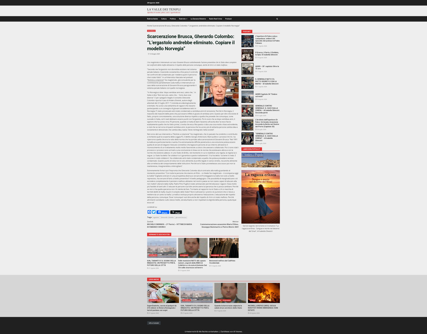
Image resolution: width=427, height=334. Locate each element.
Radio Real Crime (215, 19)
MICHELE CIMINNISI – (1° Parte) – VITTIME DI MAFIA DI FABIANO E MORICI (169, 224)
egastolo (156, 217)
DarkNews (225, 331)
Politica (173, 19)
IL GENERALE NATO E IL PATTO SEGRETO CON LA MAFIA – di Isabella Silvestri (247, 83)
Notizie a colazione (156, 80)
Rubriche (182, 19)
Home (149, 25)
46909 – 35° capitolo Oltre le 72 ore (247, 69)
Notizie (219, 300)
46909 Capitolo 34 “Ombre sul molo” (247, 97)
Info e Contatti (154, 323)
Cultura (164, 19)
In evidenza (151, 31)
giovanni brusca (181, 217)
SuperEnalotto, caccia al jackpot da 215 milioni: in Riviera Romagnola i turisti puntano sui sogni (163, 293)
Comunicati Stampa (155, 300)
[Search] (277, 19)
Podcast (228, 19)
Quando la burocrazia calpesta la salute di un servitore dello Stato (230, 293)
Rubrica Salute (152, 19)
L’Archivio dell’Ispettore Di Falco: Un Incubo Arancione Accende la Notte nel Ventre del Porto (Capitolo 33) (247, 125)
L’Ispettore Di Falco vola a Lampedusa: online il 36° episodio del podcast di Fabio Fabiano (247, 41)
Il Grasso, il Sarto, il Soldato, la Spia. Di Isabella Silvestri (247, 55)
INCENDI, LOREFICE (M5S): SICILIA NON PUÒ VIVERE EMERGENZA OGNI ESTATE (264, 293)
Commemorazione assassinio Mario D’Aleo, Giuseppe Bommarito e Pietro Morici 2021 (219, 224)
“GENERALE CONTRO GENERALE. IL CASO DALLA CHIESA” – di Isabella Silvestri (247, 138)
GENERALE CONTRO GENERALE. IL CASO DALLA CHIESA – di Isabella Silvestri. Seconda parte (247, 111)
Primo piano (226, 300)
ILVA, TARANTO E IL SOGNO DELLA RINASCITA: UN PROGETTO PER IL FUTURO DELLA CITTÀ (161, 248)
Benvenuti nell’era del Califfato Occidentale (224, 248)
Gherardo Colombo (167, 217)
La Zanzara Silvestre (198, 19)
